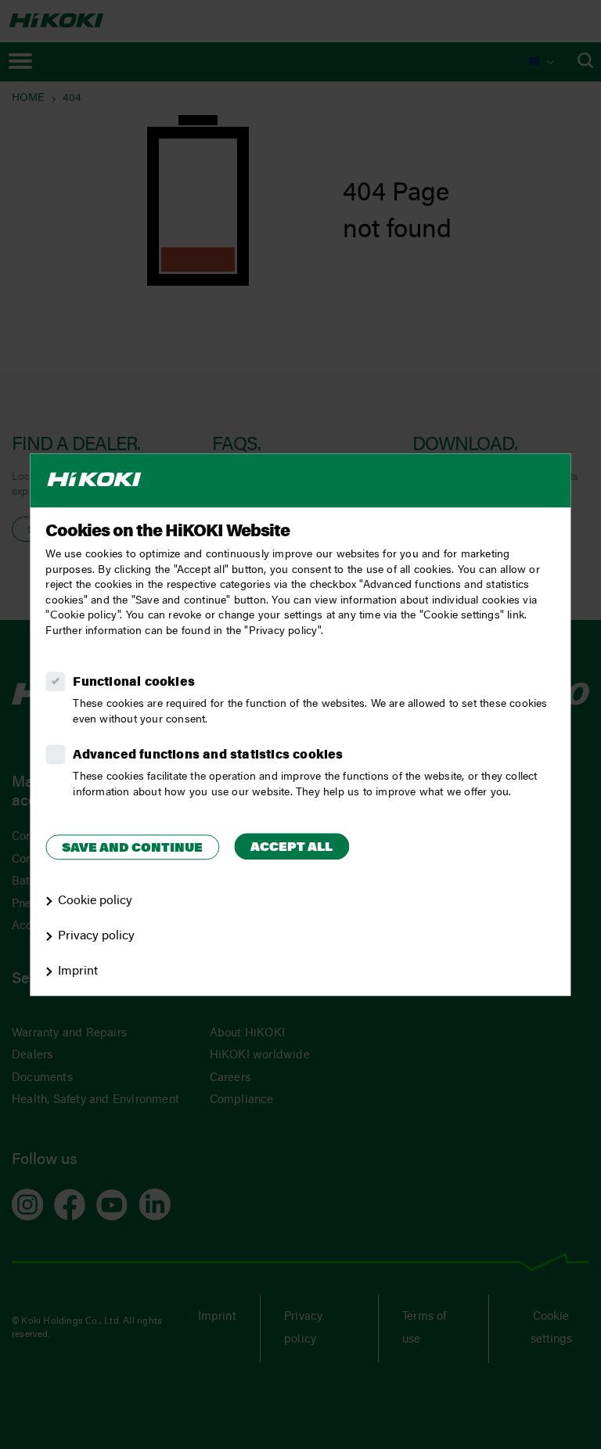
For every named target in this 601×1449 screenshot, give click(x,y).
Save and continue (132, 848)
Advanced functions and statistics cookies (208, 755)
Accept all (291, 848)
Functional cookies (134, 682)
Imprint (78, 971)
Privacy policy (96, 936)
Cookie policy (95, 901)
